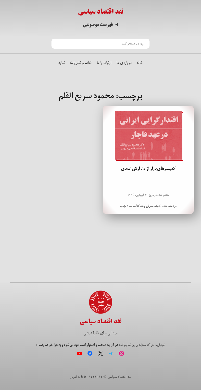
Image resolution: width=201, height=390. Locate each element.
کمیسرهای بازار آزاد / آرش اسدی (148, 168)
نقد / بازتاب (126, 206)
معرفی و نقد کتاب (143, 206)
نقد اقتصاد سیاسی (100, 11)
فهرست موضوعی (98, 25)
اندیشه (157, 206)
